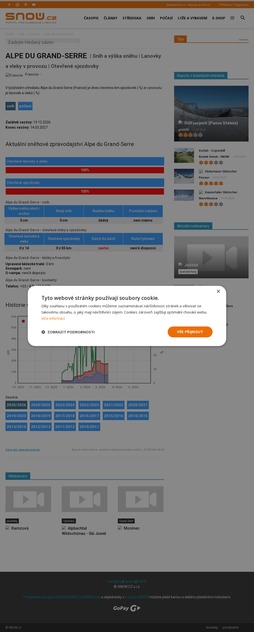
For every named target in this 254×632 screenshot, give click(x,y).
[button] (68, 332)
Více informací (53, 318)
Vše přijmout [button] (190, 331)
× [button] (218, 291)
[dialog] (127, 316)
